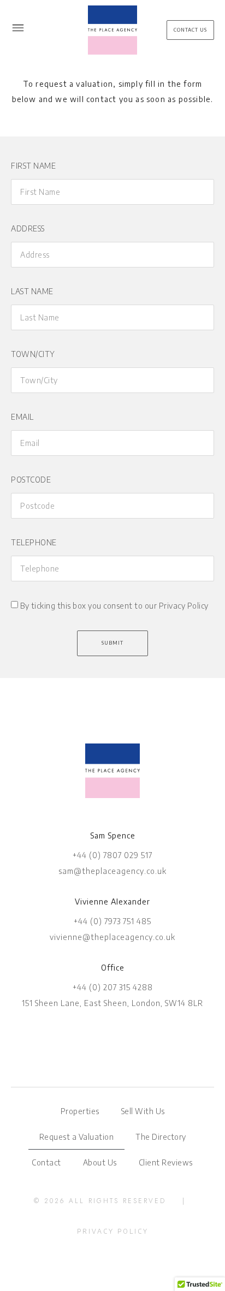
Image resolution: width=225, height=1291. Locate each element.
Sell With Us (143, 1111)
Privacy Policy (113, 1231)
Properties (80, 1111)
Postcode (31, 479)
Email (22, 416)
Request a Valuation (76, 1136)
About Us (100, 1162)
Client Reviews (166, 1162)
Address (28, 228)
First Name (33, 165)
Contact (46, 1162)
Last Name (32, 291)
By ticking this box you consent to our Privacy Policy (114, 606)
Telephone (34, 542)
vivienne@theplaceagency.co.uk (112, 937)
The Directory (160, 1136)
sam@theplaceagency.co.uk (112, 871)
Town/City (33, 354)
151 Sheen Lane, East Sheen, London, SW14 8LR (112, 1003)
